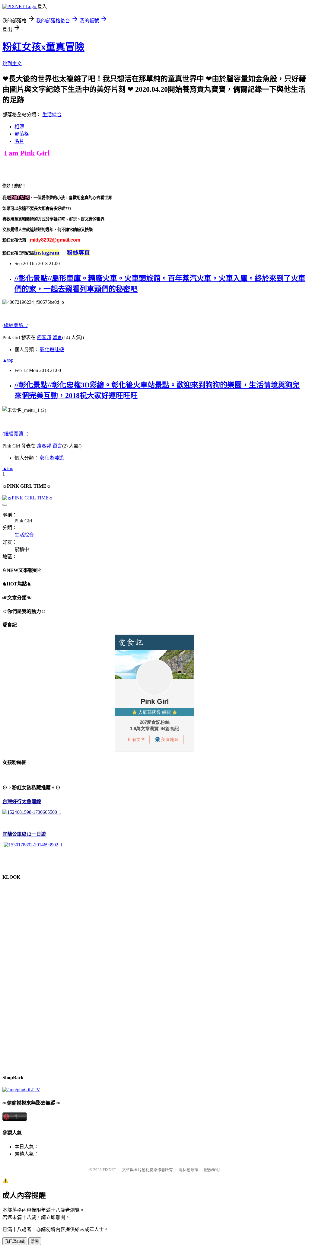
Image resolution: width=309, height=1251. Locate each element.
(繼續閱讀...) (15, 325)
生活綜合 (52, 114)
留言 (57, 337)
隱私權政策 (188, 1169)
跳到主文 (12, 63)
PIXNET (109, 1169)
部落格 (21, 133)
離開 (35, 1241)
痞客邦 (44, 337)
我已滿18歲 (15, 1241)
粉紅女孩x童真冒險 (43, 46)
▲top (7, 360)
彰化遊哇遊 (52, 349)
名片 (19, 141)
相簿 (19, 126)
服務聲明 (212, 1169)
